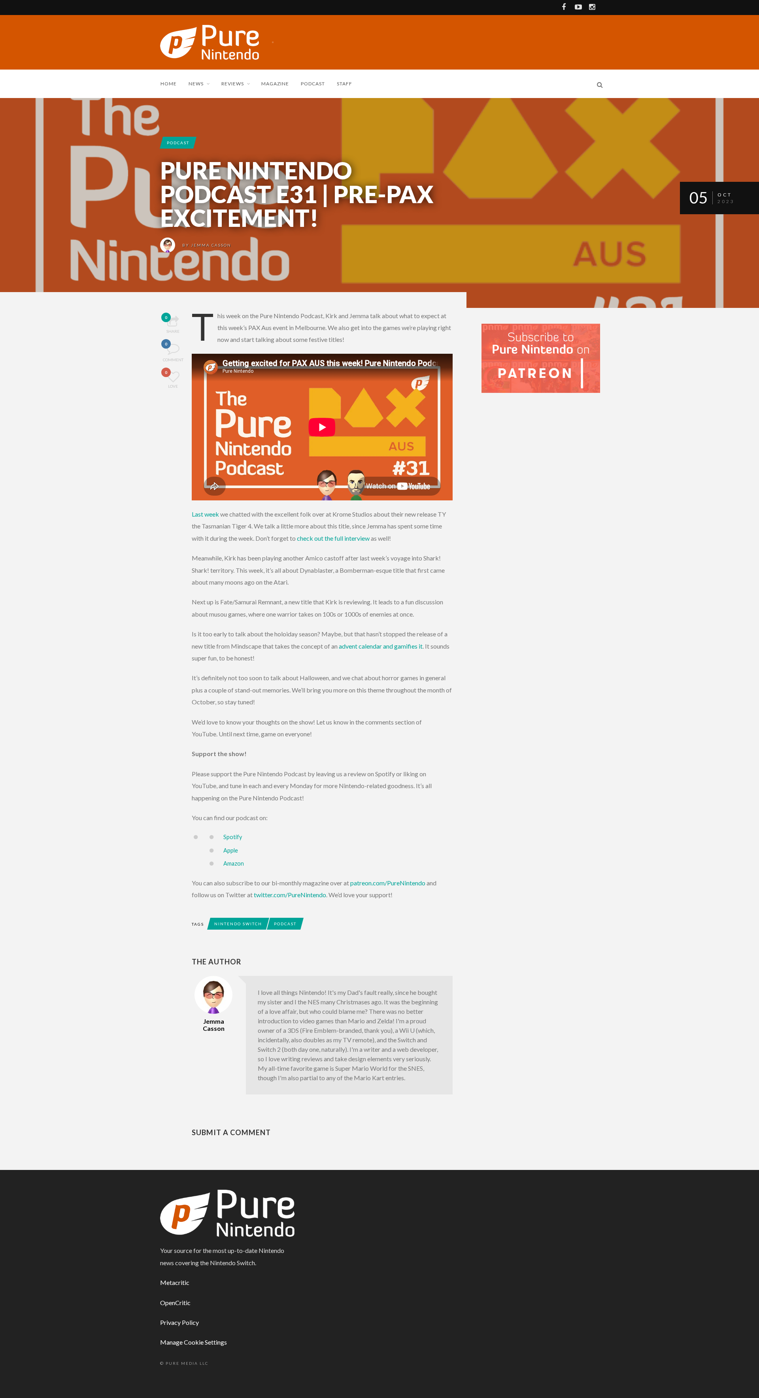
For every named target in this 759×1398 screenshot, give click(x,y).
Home (168, 84)
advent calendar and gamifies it (381, 646)
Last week (205, 514)
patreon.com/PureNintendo (387, 883)
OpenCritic (175, 1302)
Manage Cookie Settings (193, 1342)
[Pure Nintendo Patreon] (540, 357)
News (196, 84)
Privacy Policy (179, 1322)
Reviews (232, 84)
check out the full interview (333, 538)
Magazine (275, 84)
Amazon (233, 863)
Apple (230, 850)
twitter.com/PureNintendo (290, 894)
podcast (178, 142)
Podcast (313, 84)
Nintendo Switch (238, 923)
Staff (344, 84)
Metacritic (174, 1282)
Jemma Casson (211, 245)
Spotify (232, 837)
